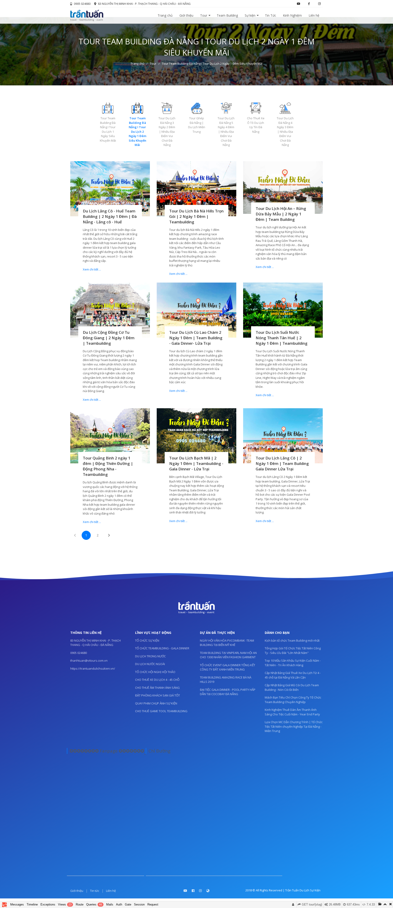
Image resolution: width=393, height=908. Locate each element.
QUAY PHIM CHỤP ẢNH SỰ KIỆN (156, 703)
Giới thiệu (186, 15)
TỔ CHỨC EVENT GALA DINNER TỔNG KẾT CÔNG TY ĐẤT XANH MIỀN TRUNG (227, 667)
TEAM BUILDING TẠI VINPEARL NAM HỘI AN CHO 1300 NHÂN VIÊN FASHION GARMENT (228, 655)
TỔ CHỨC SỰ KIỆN (147, 640)
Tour (203, 15)
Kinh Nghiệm (292, 15)
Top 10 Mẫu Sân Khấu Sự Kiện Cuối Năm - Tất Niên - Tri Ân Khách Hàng (293, 662)
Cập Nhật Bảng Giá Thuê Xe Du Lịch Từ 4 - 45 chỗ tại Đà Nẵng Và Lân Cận (293, 675)
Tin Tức (270, 15)
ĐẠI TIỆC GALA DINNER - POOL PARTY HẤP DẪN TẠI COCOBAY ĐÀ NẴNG (227, 692)
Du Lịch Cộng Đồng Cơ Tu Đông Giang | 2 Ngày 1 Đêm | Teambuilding (108, 338)
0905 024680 (82, 4)
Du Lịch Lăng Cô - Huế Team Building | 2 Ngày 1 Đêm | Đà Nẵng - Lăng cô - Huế (110, 216)
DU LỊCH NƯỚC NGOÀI (150, 664)
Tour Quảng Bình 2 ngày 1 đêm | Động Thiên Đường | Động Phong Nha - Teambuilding (108, 466)
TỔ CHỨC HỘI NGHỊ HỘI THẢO (155, 672)
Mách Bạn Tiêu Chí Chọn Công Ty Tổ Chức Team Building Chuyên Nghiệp (293, 699)
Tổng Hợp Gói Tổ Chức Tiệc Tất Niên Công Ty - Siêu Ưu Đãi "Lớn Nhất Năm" (293, 650)
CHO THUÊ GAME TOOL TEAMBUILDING (161, 711)
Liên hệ (314, 15)
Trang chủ (165, 15)
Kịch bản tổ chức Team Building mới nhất (292, 640)
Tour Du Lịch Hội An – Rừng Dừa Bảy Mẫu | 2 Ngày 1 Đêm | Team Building (281, 214)
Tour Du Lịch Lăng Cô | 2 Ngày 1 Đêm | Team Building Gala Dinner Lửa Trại (282, 463)
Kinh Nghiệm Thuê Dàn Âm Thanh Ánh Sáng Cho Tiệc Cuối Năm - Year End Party (292, 712)
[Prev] (74, 535)
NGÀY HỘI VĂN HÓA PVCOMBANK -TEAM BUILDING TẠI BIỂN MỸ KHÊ (227, 642)
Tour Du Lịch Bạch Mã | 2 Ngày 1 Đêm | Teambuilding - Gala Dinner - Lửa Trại (196, 463)
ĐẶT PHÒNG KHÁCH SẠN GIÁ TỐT (157, 695)
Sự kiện (250, 15)
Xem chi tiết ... (92, 269)
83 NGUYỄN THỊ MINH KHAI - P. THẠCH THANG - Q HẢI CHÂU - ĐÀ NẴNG (144, 4)
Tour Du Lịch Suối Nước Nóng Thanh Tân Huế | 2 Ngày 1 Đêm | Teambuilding (281, 338)
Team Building (227, 15)
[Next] (108, 535)
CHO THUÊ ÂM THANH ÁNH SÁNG (157, 688)
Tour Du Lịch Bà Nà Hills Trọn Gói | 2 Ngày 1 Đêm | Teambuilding (196, 216)
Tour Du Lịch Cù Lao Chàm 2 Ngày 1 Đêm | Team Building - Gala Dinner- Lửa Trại (195, 338)
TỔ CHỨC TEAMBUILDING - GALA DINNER (162, 648)
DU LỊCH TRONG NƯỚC (150, 656)
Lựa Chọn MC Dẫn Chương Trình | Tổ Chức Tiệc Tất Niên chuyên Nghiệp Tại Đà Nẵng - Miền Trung (293, 726)
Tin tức (94, 891)
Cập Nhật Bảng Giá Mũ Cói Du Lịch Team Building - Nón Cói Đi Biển (292, 687)
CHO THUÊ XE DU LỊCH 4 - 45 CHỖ (157, 680)
